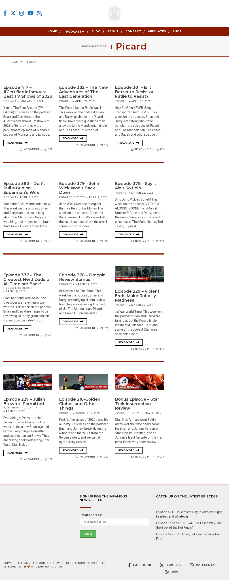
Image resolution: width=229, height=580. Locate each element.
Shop (177, 31)
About (113, 31)
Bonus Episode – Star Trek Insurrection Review (137, 404)
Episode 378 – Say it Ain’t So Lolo (135, 186)
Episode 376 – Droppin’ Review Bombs (83, 277)
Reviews (80, 197)
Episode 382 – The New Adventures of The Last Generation (83, 92)
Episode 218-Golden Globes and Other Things (79, 404)
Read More (15, 142)
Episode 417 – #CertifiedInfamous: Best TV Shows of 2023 (27, 92)
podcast (10, 101)
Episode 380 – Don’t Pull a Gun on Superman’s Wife (24, 188)
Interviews (11, 407)
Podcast (73, 31)
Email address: (91, 515)
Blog (95, 31)
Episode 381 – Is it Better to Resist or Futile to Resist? (134, 92)
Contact (133, 31)
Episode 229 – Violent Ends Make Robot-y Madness (137, 296)
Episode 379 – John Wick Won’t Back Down (79, 188)
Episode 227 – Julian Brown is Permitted (24, 401)
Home (52, 31)
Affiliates (157, 31)
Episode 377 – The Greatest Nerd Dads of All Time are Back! (27, 279)
